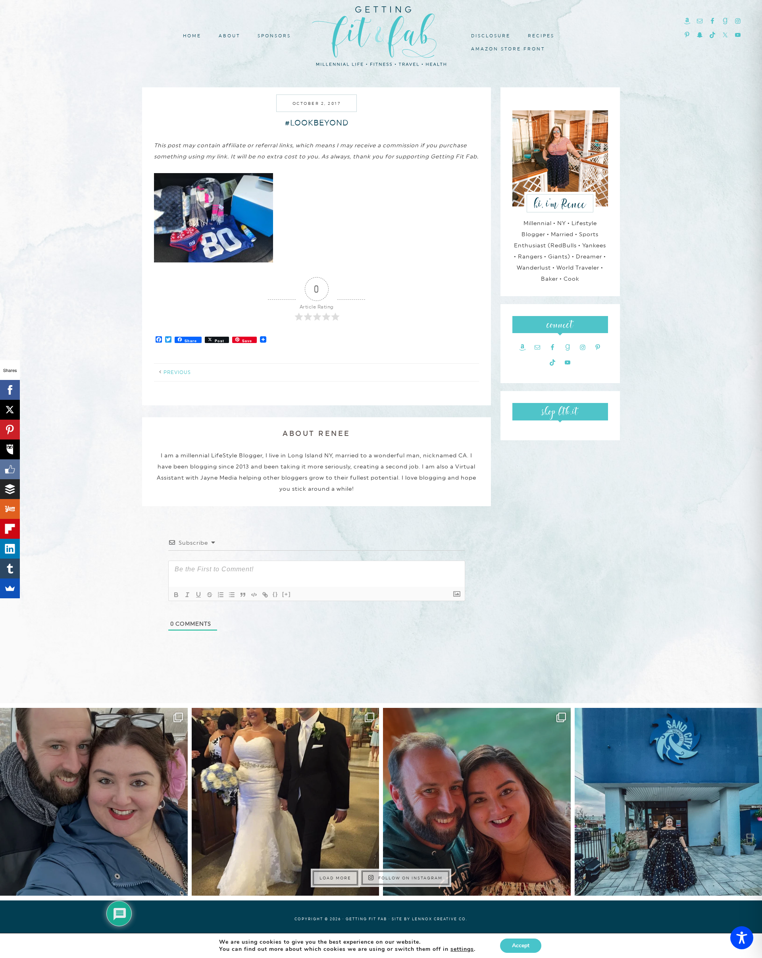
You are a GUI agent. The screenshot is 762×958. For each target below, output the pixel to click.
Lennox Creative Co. (440, 919)
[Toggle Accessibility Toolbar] (741, 937)
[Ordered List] (220, 594)
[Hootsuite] (10, 449)
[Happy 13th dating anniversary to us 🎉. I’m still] (94, 802)
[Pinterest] (10, 429)
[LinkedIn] (10, 549)
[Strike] (209, 594)
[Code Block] (254, 594)
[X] (10, 410)
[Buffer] (10, 489)
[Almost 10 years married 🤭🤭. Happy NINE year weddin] (285, 802)
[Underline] (198, 594)
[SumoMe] (10, 588)
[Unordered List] (231, 594)
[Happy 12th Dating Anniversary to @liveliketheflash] (477, 802)
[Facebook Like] (10, 469)
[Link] (265, 594)
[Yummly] (10, 509)
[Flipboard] (10, 529)
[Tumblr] (10, 568)
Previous (177, 372)
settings (462, 949)
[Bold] (176, 594)
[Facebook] (10, 390)
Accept (520, 945)
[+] (286, 594)
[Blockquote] (242, 594)
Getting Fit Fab (381, 34)
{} (275, 594)
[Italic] (187, 594)
